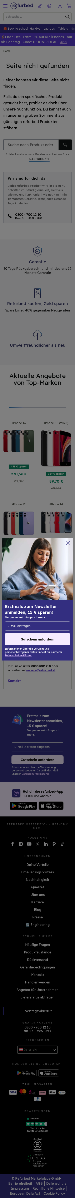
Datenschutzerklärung (23, 610)
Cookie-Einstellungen (49, 601)
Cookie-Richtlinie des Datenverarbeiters (36, 614)
